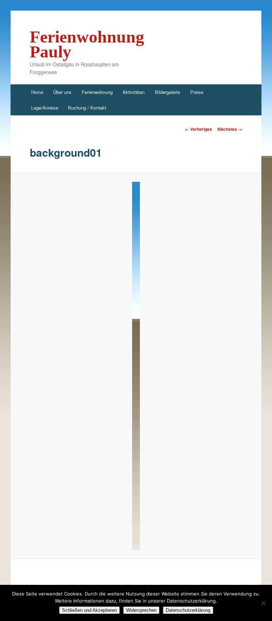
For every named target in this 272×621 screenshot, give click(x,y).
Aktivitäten (133, 92)
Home (37, 92)
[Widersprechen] (263, 602)
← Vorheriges (198, 129)
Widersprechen (141, 610)
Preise (196, 92)
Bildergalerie (167, 92)
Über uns (62, 92)
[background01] (136, 366)
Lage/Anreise (44, 107)
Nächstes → (229, 129)
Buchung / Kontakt (87, 107)
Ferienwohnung (97, 92)
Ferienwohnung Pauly (87, 44)
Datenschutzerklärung (188, 610)
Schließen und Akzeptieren (89, 610)
